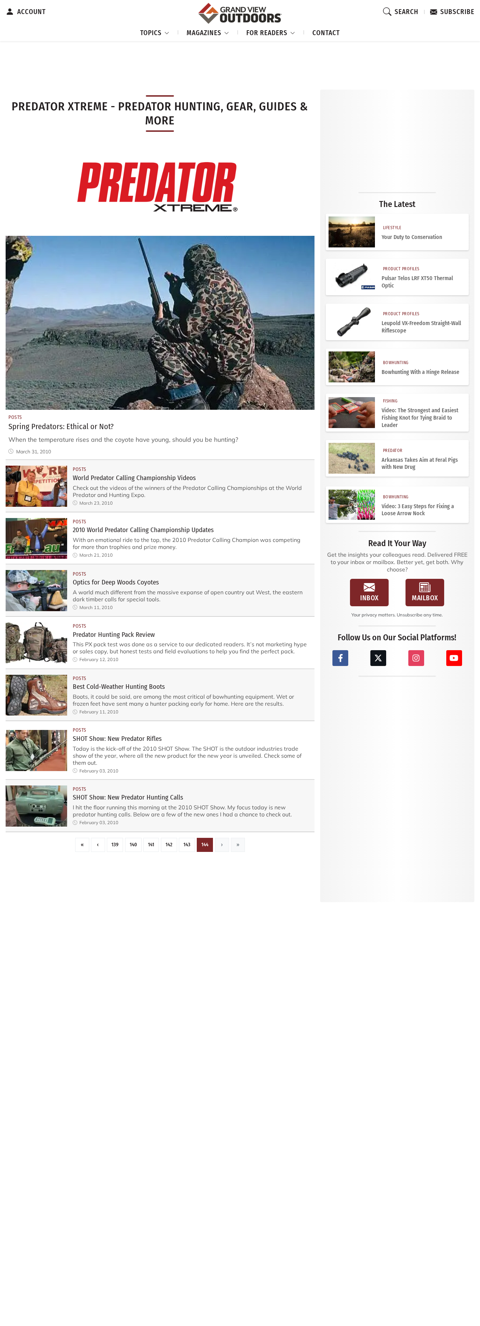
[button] (155, 31)
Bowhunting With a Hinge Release (420, 372)
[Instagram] (416, 658)
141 (151, 845)
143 (186, 845)
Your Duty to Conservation (412, 237)
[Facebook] (340, 658)
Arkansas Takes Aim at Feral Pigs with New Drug (420, 464)
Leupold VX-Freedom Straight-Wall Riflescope (421, 327)
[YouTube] (454, 658)
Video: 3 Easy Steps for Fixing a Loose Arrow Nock (418, 510)
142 (169, 845)
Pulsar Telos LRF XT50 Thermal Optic (417, 282)
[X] (378, 658)
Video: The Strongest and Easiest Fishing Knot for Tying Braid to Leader (420, 417)
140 (133, 845)
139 (114, 845)
